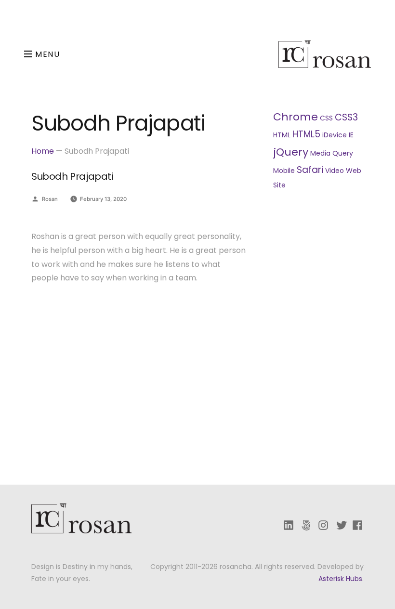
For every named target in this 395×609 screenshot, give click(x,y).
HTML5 (306, 134)
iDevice (334, 135)
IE (351, 135)
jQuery (290, 152)
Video (334, 170)
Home (42, 151)
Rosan (50, 199)
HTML (281, 135)
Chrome (295, 116)
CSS (326, 118)
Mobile (284, 170)
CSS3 (346, 117)
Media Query (331, 153)
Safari (310, 169)
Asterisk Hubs (340, 578)
